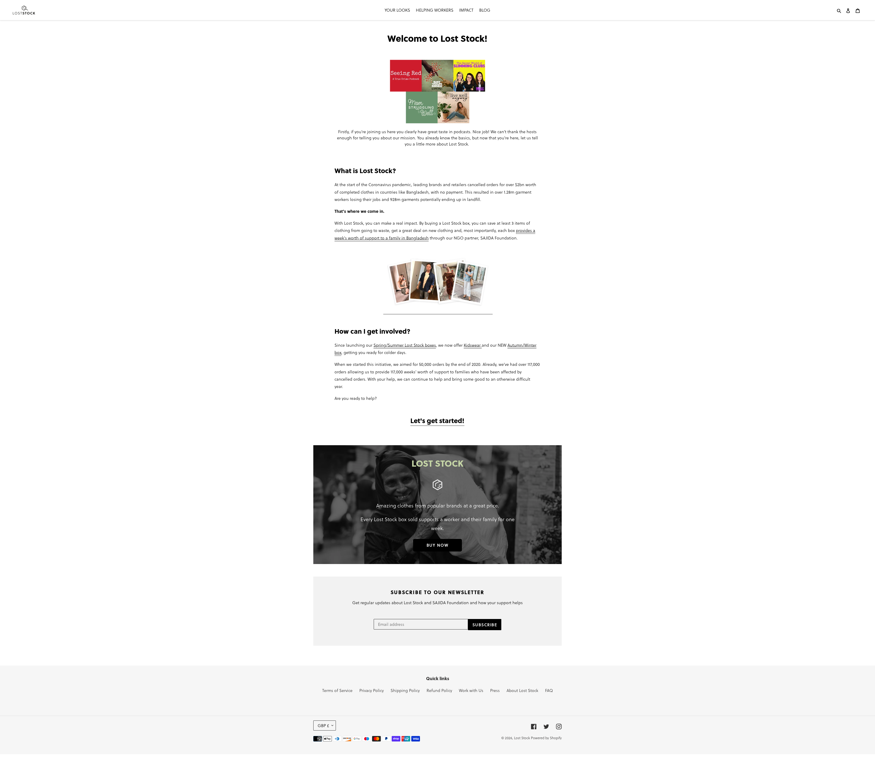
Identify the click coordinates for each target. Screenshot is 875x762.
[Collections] (438, 311)
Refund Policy (439, 690)
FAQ (549, 690)
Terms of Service (337, 690)
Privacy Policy (371, 690)
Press (495, 690)
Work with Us (471, 690)
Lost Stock (522, 737)
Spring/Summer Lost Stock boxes (404, 345)
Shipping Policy (405, 690)
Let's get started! (437, 420)
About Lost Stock (522, 690)
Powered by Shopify (546, 737)
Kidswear (473, 345)
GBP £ (323, 725)
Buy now (437, 545)
